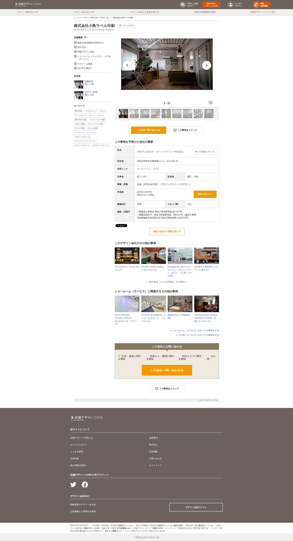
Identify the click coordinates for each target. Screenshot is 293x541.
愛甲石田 (81, 47)
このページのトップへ (208, 400)
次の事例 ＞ (181, 282)
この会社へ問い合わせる (148, 130)
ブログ (156, 169)
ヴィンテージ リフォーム (85, 141)
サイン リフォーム (82, 145)
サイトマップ (155, 465)
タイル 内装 (93, 128)
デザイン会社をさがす (84, 11)
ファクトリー (91, 111)
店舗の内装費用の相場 (204, 11)
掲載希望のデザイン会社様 (211, 4)
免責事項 (153, 437)
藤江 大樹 (89, 84)
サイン (92, 115)
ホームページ (143, 169)
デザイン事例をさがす (27, 11)
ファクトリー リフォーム (85, 132)
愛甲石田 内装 (80, 120)
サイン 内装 (80, 128)
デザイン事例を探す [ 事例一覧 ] (96, 18)
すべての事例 (167, 282)
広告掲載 (153, 451)
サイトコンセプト (78, 444)
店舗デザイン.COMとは (81, 437)
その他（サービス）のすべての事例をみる (198, 335)
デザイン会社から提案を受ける (144, 11)
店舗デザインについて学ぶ (263, 11)
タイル (101, 115)
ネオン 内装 (80, 124)
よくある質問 (76, 451)
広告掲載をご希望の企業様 (83, 511)
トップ (77, 18)
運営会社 (153, 444)
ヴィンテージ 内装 (95, 124)
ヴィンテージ (80, 115)
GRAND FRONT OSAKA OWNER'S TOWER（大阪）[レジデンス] (205, 318)
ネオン (102, 111)
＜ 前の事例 (152, 282)
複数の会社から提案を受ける (167, 231)
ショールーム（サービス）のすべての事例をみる (195, 330)
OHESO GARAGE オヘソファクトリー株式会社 (160, 152)
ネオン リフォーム (82, 137)
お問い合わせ (155, 458)
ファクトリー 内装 (97, 120)
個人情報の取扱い (78, 465)
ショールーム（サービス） (90, 56)
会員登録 (74, 458)
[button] (206, 65)
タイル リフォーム (101, 145)
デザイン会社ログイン (196, 507)
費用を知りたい (205, 194)
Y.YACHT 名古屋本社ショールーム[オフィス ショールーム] (153, 318)
